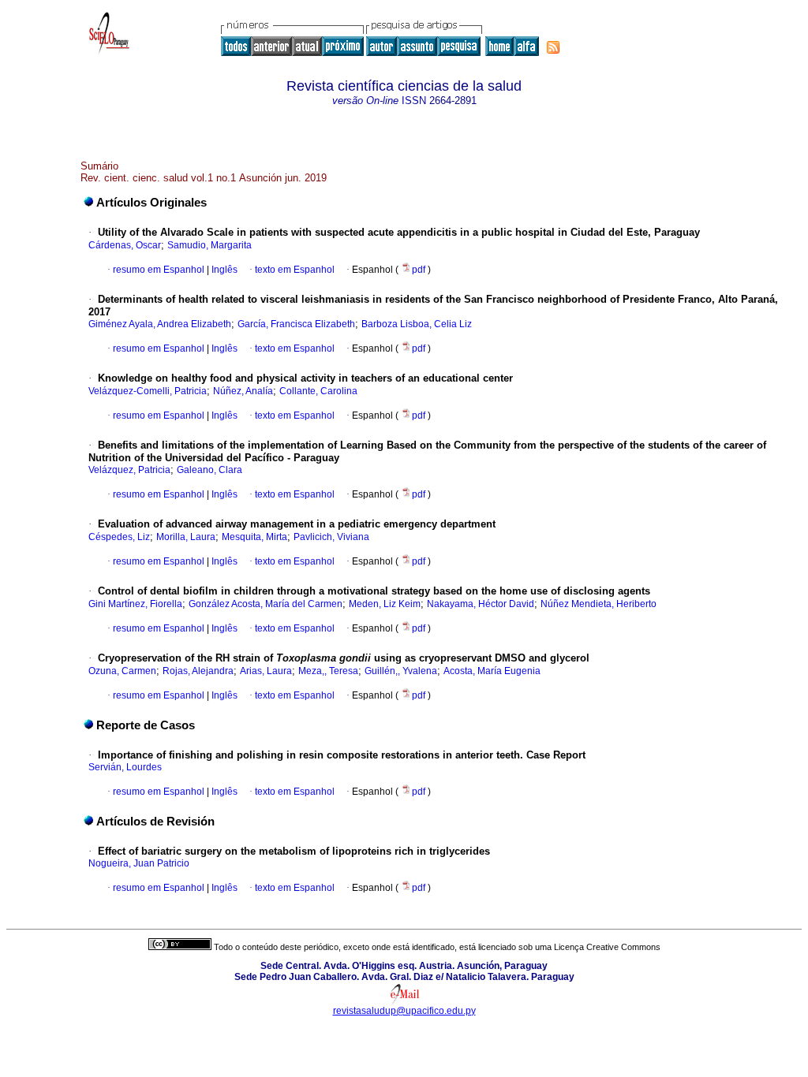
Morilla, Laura (185, 536)
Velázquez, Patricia (129, 469)
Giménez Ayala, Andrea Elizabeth (159, 324)
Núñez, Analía (243, 391)
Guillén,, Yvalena (401, 670)
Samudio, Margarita (209, 245)
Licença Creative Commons (607, 947)
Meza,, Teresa (328, 670)
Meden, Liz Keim (385, 603)
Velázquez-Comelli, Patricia (147, 391)
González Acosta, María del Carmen (265, 603)
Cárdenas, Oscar (124, 245)
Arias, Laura (266, 670)
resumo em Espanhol (158, 269)
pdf (420, 269)
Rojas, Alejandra (198, 670)
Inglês (223, 269)
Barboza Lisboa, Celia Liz (416, 324)
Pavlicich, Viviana (331, 536)
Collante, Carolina (318, 391)
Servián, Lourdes (125, 767)
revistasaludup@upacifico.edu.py (404, 1010)
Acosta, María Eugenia (492, 670)
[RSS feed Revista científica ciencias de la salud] (553, 47)
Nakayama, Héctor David (480, 603)
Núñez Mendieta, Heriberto (598, 603)
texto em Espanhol (295, 269)
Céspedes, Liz (119, 536)
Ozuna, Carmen (122, 670)
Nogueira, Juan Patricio (138, 863)
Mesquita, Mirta (254, 536)
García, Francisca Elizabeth (296, 324)
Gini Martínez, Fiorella (135, 603)
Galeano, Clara (209, 469)
